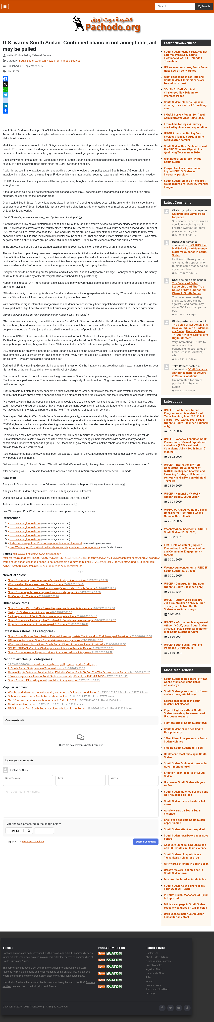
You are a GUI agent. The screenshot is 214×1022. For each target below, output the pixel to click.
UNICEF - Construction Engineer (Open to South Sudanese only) (184, 585)
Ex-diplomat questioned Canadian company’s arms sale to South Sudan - (62, 588)
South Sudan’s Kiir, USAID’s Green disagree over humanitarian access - (61, 608)
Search (205, 6)
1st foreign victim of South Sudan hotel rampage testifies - (52, 616)
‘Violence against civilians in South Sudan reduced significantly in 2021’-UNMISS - (68, 676)
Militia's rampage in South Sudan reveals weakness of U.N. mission (185, 906)
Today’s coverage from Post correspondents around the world (39, 504)
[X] (80, 84)
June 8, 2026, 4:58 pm (185, 390)
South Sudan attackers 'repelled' (184, 829)
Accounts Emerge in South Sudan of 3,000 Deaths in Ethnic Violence (185, 846)
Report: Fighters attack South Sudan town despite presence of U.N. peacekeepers (184, 713)
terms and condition (33, 841)
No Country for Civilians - (33, 596)
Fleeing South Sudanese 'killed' (183, 747)
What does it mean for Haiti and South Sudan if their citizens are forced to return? (184, 80)
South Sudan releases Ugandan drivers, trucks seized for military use (185, 105)
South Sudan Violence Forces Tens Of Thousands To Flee (186, 793)
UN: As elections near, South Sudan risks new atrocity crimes (186, 69)
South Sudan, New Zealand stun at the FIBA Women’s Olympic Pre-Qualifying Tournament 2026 (185, 149)
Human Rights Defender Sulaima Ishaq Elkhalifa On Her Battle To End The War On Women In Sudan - (79, 672)
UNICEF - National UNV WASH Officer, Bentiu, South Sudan (182, 495)
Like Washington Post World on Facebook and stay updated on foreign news (48, 511)
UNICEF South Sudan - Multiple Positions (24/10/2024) (183, 646)
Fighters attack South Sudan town (185, 722)
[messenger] (80, 100)
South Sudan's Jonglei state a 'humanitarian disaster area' (182, 856)
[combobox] (175, 6)
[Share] (80, 111)
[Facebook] (80, 78)
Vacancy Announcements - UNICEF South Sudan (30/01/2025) (185, 569)
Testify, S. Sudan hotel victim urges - (40, 612)
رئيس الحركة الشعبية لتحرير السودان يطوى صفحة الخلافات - (52, 664)
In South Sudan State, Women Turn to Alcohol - (46, 668)
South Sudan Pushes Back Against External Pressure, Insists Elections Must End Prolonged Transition (185, 56)
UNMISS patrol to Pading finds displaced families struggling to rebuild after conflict (184, 136)
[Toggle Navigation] (5, 6)
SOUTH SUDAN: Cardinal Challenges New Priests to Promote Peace (181, 92)
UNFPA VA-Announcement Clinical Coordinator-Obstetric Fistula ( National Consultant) (185, 513)
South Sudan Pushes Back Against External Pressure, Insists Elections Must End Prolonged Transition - (80, 636)
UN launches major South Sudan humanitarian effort (184, 915)
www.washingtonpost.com (25, 523)
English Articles (154, 965)
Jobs (148, 977)
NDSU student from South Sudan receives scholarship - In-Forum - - (70, 708)
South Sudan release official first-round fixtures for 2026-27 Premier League (186, 184)
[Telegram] (80, 95)
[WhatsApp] (80, 89)
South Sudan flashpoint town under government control (186, 765)
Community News (155, 973)
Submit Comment (146, 841)
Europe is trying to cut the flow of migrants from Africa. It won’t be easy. (44, 314)
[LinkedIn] (80, 105)
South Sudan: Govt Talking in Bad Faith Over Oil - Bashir (184, 887)
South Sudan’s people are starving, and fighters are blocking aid (41, 217)
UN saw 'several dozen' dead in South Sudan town (183, 871)
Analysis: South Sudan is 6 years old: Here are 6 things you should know (46, 491)
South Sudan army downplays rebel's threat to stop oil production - (58, 580)
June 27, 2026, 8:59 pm (185, 314)
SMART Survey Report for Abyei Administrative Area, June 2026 (184, 116)
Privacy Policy (153, 985)
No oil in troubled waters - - (46, 704)
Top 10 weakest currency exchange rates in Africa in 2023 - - (65, 700)
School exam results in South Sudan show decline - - (61, 696)
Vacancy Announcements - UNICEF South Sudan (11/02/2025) (185, 530)
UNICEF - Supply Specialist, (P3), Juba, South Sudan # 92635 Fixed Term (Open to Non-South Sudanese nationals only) (184, 604)
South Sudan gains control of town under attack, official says (185, 693)
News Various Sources (158, 961)
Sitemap (150, 993)
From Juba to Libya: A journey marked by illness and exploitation (185, 126)
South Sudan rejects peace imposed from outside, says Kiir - (54, 592)
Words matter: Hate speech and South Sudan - (46, 584)
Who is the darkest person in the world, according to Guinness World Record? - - (78, 692)
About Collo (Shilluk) (157, 957)
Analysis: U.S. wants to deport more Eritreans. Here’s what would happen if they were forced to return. (63, 484)
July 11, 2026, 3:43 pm (185, 235)
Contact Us (152, 953)
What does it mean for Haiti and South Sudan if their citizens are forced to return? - (67, 644)
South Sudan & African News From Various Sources (49, 60)
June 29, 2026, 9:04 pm (186, 273)
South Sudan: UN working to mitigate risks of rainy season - (54, 680)
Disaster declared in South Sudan (185, 879)
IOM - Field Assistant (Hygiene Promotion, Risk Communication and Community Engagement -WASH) (184, 549)
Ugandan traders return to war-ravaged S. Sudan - (48, 624)
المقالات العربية (154, 969)
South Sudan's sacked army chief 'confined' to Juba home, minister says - (62, 620)
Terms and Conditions (157, 989)
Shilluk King (70, 971)
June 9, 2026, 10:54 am (185, 359)
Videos (149, 981)
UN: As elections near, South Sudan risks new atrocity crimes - (55, 640)
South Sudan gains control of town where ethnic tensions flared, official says (185, 682)
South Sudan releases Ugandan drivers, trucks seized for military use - (60, 652)
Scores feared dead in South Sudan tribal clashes (182, 702)
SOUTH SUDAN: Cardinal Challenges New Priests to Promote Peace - (61, 648)
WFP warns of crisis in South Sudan (186, 863)
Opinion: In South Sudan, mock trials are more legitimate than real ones (45, 497)
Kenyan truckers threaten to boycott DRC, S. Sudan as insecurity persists (182, 171)
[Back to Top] (208, 1015)
